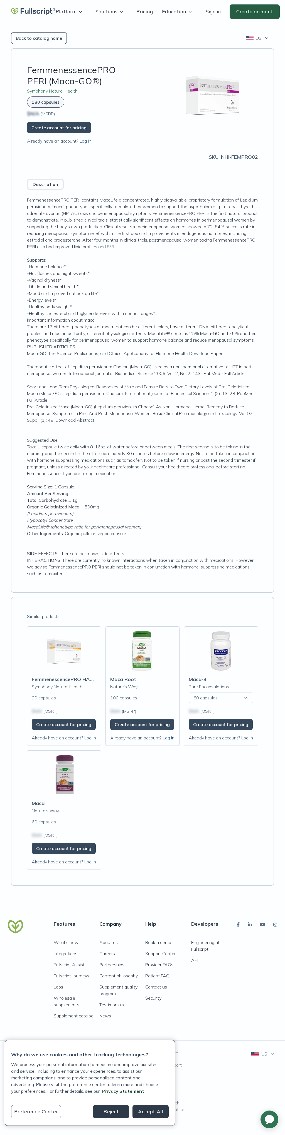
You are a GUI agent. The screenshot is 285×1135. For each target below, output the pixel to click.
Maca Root (123, 679)
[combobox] (257, 38)
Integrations (65, 953)
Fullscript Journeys (71, 975)
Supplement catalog (74, 1016)
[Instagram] (275, 924)
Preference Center (36, 1111)
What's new (66, 942)
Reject (111, 1111)
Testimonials (111, 1004)
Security (153, 998)
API (194, 960)
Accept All (150, 1111)
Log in (85, 141)
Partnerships (111, 964)
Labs (58, 987)
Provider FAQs (159, 964)
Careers (107, 953)
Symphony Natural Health (52, 91)
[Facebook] (238, 924)
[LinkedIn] (250, 924)
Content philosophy (118, 975)
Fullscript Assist (69, 964)
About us (108, 942)
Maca (38, 803)
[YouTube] (262, 924)
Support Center (160, 953)
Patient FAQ (157, 975)
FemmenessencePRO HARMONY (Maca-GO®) (86, 679)
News (105, 1016)
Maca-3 (198, 679)
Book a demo (158, 942)
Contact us (156, 987)
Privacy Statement (123, 1091)
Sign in (213, 11)
